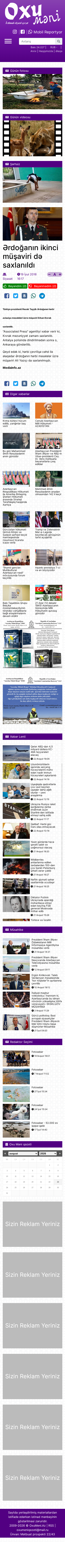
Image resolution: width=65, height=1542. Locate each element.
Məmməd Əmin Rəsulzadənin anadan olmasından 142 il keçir (48, 491)
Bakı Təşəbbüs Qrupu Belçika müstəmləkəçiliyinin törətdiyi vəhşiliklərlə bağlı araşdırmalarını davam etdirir (15, 609)
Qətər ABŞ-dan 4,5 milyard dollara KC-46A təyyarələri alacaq (42, 750)
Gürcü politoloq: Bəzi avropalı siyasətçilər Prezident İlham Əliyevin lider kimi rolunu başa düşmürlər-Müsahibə (46, 1021)
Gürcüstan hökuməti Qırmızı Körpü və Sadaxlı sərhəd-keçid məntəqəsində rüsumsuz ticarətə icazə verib (15, 536)
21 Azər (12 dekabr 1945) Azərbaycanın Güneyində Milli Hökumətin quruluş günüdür (46, 608)
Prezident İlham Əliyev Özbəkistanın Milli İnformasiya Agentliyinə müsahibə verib (45, 943)
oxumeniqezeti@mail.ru (32, 1530)
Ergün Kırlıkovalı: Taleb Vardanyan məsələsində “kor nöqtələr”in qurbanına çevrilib (47, 979)
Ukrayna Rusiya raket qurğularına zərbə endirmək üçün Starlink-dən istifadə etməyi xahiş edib (43, 810)
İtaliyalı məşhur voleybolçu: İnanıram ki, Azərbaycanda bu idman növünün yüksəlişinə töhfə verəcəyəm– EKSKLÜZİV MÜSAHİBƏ (47, 1000)
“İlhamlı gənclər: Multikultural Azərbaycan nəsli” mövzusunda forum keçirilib (14, 573)
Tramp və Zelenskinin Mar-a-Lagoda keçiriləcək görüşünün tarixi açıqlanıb (47, 533)
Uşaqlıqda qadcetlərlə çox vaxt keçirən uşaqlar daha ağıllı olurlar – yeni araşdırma (43, 790)
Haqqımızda (46, 51)
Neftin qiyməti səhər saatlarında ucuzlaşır (43, 881)
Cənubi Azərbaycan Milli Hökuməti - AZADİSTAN (46, 423)
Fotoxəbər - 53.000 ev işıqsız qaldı (45, 1124)
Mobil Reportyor (47, 32)
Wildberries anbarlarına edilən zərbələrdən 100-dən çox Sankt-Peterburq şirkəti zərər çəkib (43, 865)
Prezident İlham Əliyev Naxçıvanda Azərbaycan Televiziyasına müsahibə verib (46, 961)
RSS (51, 1525)
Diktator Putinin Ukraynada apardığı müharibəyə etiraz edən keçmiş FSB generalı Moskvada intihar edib (42, 904)
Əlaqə (58, 51)
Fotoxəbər (37, 1052)
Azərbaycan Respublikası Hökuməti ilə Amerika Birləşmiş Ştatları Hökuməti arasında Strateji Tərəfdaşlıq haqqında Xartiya (16, 496)
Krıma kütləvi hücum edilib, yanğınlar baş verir (14, 423)
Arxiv (33, 51)
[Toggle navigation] (8, 40)
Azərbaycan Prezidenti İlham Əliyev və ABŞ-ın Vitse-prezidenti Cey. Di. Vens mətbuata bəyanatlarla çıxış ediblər (48, 458)
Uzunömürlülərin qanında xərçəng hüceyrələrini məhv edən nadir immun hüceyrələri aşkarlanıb (43, 770)
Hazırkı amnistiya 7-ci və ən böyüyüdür (47, 569)
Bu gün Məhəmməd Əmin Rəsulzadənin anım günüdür (14, 454)
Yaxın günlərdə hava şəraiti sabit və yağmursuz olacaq (42, 845)
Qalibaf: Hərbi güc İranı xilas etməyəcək (43, 825)
